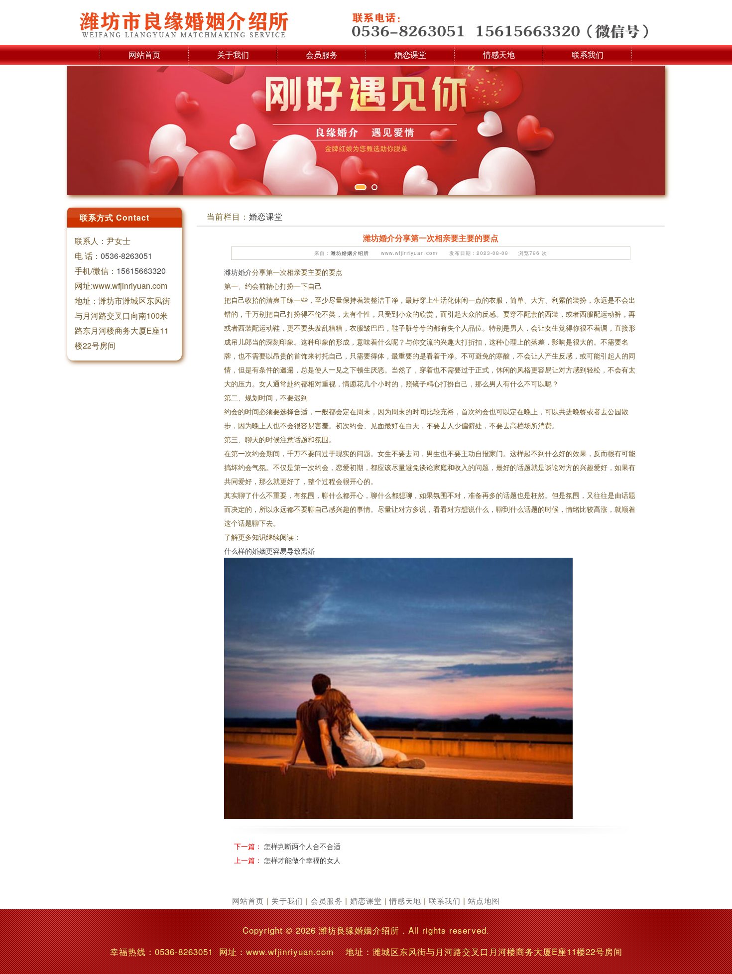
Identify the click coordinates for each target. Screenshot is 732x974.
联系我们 (588, 54)
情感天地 (499, 54)
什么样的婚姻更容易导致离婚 (269, 551)
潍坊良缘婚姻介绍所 (359, 930)
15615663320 (141, 270)
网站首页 (144, 54)
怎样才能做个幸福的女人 (302, 860)
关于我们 (233, 54)
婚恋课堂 (410, 54)
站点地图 (484, 900)
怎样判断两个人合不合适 (302, 846)
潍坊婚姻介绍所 (350, 252)
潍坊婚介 (238, 272)
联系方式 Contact (114, 217)
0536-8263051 (126, 255)
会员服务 (322, 54)
